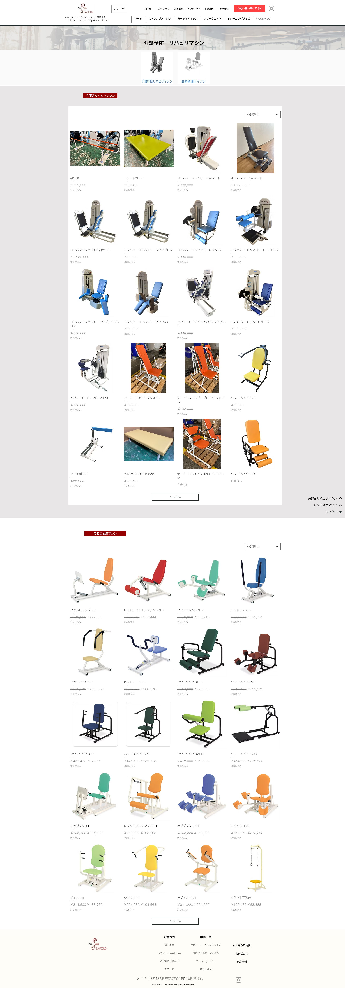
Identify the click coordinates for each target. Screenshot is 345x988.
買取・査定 (206, 969)
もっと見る (175, 497)
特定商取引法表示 (169, 961)
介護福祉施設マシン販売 (206, 953)
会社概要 (169, 945)
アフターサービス (205, 961)
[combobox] (263, 114)
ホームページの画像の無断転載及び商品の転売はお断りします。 (170, 978)
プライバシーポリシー (169, 953)
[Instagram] (271, 8)
